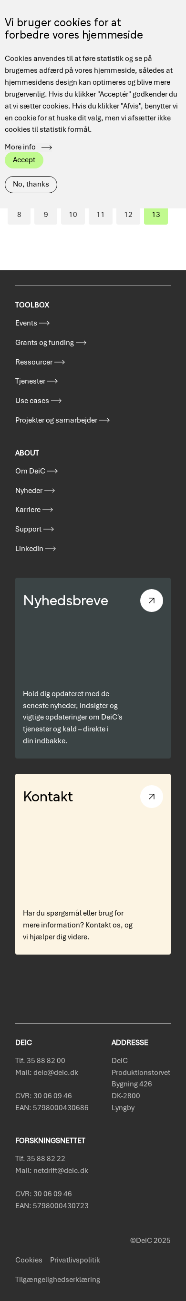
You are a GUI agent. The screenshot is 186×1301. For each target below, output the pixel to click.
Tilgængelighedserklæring (57, 1279)
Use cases (32, 400)
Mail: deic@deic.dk (46, 1072)
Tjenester (30, 381)
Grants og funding (44, 342)
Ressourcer (33, 362)
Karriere (28, 509)
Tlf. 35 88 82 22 (40, 1158)
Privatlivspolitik (75, 1260)
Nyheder (28, 490)
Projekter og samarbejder (56, 420)
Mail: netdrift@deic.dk (51, 1170)
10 (77, 217)
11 (104, 217)
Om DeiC (30, 471)
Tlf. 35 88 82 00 (40, 1060)
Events (26, 323)
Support (28, 529)
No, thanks (31, 184)
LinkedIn (29, 548)
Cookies (28, 1260)
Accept (24, 160)
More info (20, 147)
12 (132, 217)
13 (160, 217)
